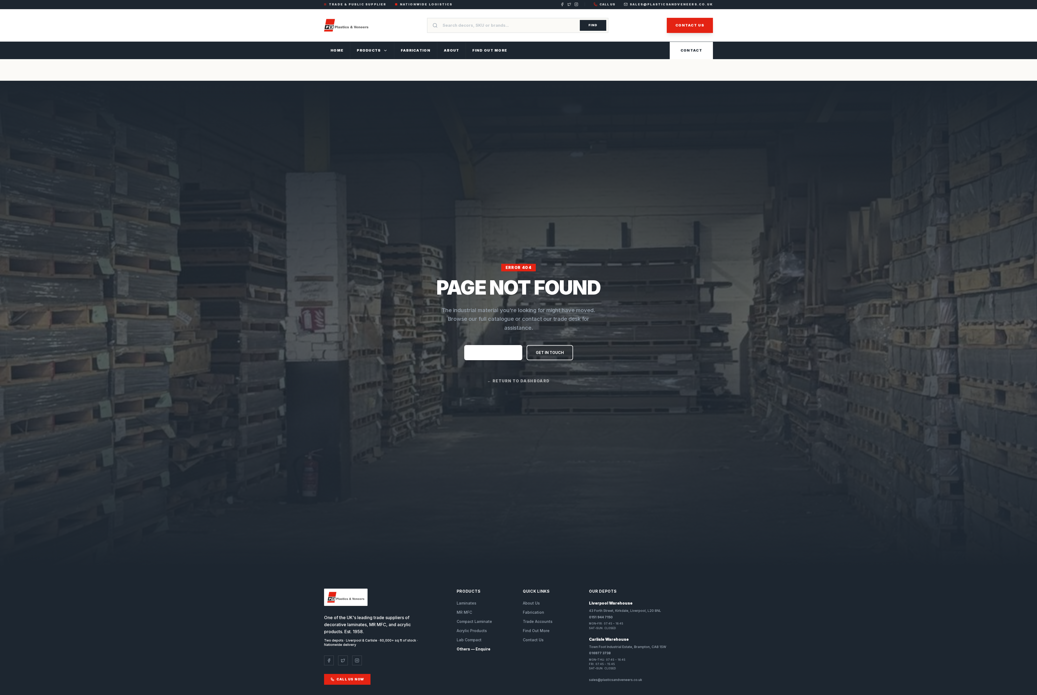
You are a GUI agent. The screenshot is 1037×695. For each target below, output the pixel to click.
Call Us (607, 4)
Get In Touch (550, 352)
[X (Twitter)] (569, 4)
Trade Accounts (538, 621)
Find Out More (489, 50)
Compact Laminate (474, 621)
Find (592, 25)
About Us (531, 603)
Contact (691, 50)
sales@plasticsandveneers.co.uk (671, 4)
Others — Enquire (473, 649)
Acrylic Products (472, 630)
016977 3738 (600, 653)
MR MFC (464, 612)
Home (337, 50)
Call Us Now (350, 679)
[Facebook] (562, 4)
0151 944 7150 (601, 617)
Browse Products (493, 352)
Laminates (466, 603)
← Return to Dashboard (518, 381)
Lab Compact (469, 639)
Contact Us (689, 25)
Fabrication (415, 50)
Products (369, 50)
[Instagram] (576, 4)
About (451, 50)
